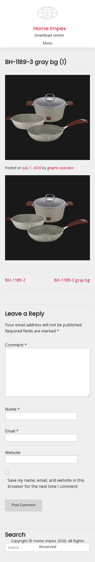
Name (12, 409)
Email (11, 431)
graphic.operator (60, 167)
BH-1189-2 (15, 280)
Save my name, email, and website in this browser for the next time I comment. (46, 483)
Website (13, 452)
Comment (16, 345)
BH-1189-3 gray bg (72, 280)
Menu (47, 43)
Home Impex (49, 28)
